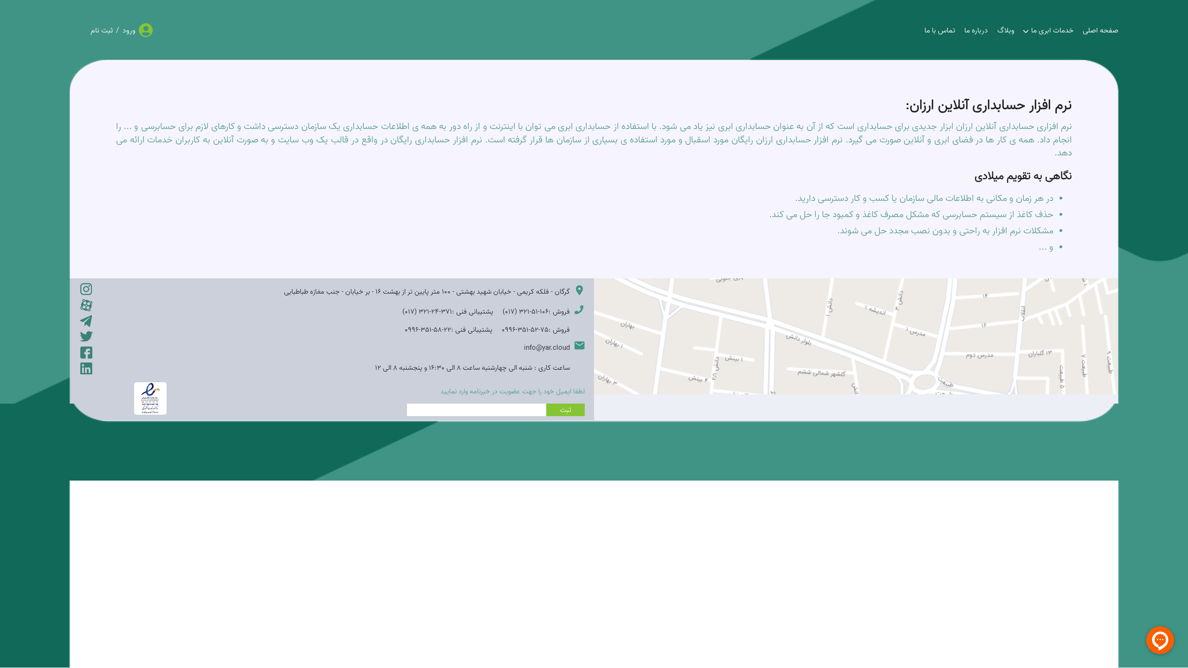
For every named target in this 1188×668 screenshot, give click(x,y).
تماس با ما (939, 30)
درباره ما (976, 30)
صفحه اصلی (1100, 30)
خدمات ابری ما (1052, 30)
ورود (129, 30)
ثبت (565, 409)
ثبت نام (101, 30)
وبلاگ (1005, 30)
